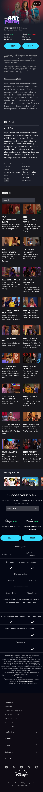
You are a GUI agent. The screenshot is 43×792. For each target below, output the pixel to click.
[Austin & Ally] (12, 481)
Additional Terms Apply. (15, 71)
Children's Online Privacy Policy (13, 710)
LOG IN (37, 4)
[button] (21, 732)
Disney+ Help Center (27, 681)
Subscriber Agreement (11, 719)
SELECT (12, 46)
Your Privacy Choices (10, 723)
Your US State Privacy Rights (12, 715)
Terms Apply (8, 655)
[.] (6, 767)
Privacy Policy (8, 706)
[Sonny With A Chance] (30, 481)
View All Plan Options (12, 79)
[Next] (39, 481)
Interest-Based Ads (10, 727)
